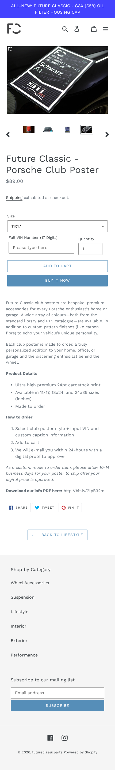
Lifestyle (19, 611)
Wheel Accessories (30, 582)
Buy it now (57, 280)
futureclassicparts (47, 752)
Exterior (19, 640)
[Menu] (106, 29)
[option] (29, 130)
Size (11, 216)
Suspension (22, 597)
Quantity (86, 239)
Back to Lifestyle (61, 535)
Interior (18, 626)
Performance (24, 655)
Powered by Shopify (80, 752)
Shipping (14, 197)
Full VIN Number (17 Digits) (33, 237)
